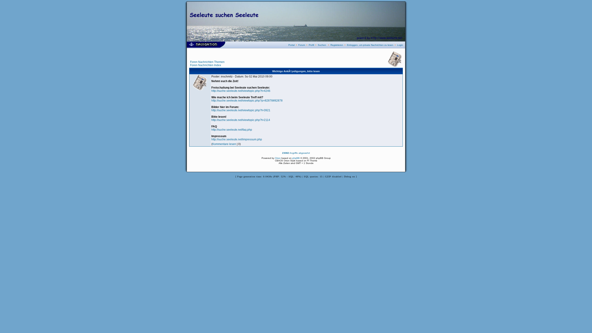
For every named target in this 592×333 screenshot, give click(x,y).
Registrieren (336, 45)
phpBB (296, 158)
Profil (311, 45)
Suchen (322, 45)
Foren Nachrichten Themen (207, 62)
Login (400, 45)
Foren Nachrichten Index (205, 65)
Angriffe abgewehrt (296, 153)
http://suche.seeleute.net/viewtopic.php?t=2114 (240, 120)
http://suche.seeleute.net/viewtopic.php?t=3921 (240, 110)
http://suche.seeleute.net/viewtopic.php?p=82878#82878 (247, 100)
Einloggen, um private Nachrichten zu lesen (370, 45)
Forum (301, 45)
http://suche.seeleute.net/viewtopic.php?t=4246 (240, 90)
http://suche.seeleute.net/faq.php (231, 129)
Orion (278, 158)
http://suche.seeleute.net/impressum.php (236, 139)
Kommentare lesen (224, 144)
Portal (291, 45)
